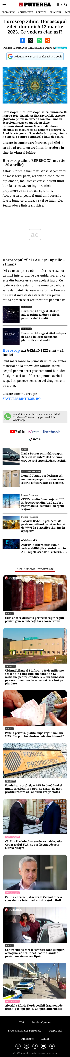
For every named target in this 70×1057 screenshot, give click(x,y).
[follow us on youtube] (17, 432)
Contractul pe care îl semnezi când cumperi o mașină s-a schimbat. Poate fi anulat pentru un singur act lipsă (35, 953)
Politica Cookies (41, 1022)
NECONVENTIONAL (31, 471)
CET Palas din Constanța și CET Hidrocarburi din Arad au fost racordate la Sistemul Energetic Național (42, 504)
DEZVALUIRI (8, 12)
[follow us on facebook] (51, 432)
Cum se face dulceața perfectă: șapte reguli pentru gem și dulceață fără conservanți (34, 619)
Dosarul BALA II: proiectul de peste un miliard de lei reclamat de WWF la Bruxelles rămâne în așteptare (43, 525)
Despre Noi (55, 1030)
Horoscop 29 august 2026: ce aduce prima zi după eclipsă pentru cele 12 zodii (40, 314)
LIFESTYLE (61, 48)
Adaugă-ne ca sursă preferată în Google (38, 56)
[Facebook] (18, 1046)
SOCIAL (9, 613)
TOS (21, 1022)
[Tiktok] (35, 1046)
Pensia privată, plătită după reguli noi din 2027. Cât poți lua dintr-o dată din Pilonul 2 (34, 734)
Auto (24, 449)
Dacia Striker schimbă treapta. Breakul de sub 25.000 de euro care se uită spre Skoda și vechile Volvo (43, 457)
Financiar (56, 12)
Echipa (45, 1038)
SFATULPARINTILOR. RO (22, 399)
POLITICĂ (41, 12)
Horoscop (11, 350)
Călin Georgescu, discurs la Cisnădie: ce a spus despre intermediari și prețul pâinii (33, 899)
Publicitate (27, 1038)
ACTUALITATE (25, 12)
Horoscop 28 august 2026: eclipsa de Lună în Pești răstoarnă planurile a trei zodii (43, 336)
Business (10, 666)
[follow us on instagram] (34, 432)
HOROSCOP (26, 306)
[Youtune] (43, 1046)
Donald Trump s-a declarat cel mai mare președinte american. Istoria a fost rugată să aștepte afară (43, 479)
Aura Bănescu (44, 47)
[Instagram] (26, 1046)
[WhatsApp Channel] (52, 1046)
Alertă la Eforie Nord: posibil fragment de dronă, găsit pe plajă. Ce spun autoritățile (34, 1007)
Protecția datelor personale (24, 1030)
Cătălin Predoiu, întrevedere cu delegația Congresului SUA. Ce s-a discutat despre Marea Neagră (33, 845)
